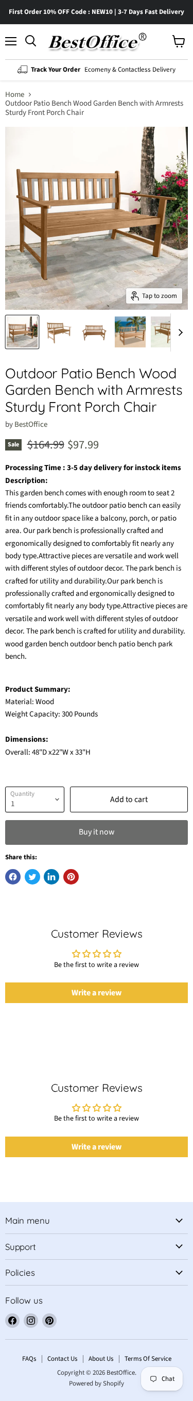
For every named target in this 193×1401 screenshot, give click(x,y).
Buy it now (96, 832)
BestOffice (30, 424)
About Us (101, 1358)
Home (14, 94)
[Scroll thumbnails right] (178, 332)
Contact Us (62, 1358)
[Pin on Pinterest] (71, 877)
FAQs (29, 1358)
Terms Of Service (148, 1358)
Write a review (96, 992)
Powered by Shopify (96, 1383)
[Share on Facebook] (13, 877)
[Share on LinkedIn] (51, 877)
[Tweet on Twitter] (32, 877)
